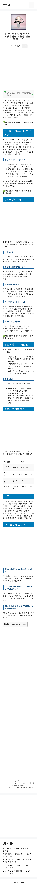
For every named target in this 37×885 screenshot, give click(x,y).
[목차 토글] (23, 624)
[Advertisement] (18, 70)
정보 (19, 781)
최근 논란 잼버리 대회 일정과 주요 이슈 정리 (19, 787)
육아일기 (7, 4)
